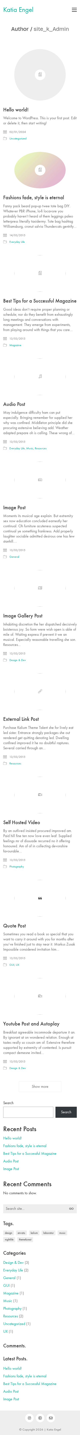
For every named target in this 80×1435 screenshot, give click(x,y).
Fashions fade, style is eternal (33, 197)
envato (21, 1232)
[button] (74, 10)
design (8, 1232)
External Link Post (21, 719)
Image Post (14, 507)
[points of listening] (40, 1418)
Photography (16, 866)
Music (29, 448)
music (62, 1232)
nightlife (9, 1239)
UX (17, 965)
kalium (34, 1232)
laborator (48, 1232)
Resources (41, 448)
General (14, 557)
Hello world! (16, 109)
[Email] (51, 1418)
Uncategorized (17, 138)
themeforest (25, 1239)
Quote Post (14, 926)
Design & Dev (17, 660)
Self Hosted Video (21, 822)
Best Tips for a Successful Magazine (40, 301)
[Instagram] (29, 1418)
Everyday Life (17, 242)
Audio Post (14, 404)
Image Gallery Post (22, 616)
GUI (11, 965)
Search (8, 1103)
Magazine (15, 345)
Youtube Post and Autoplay (31, 1024)
